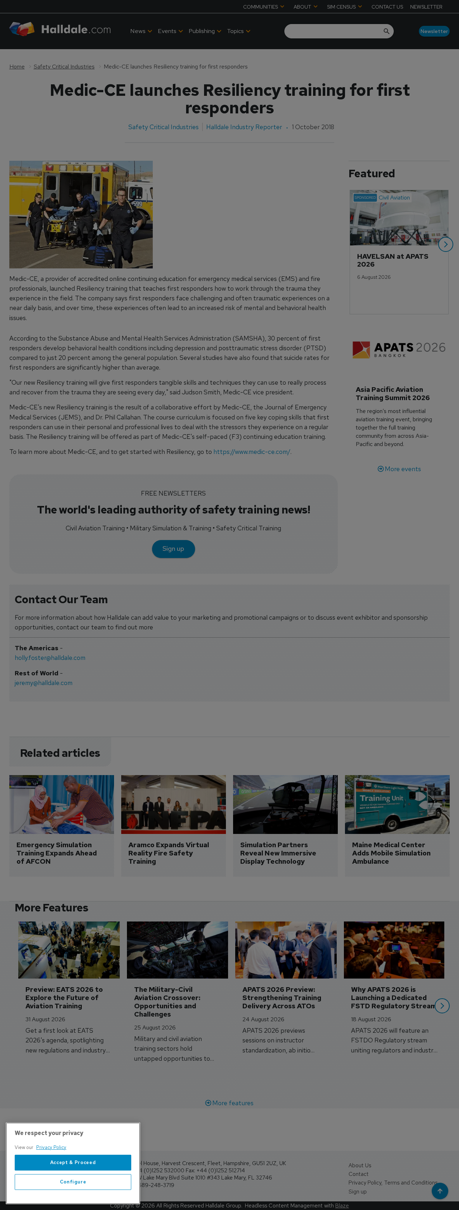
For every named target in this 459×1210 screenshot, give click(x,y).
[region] (73, 1163)
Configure (73, 1182)
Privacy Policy (51, 1147)
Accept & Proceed (73, 1162)
